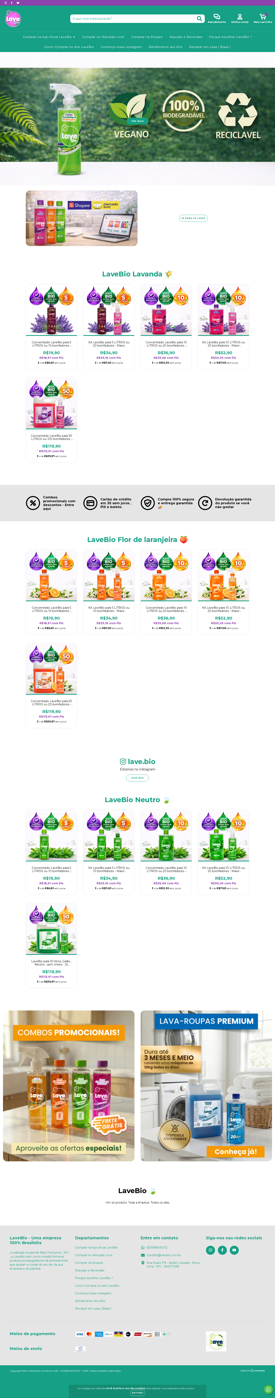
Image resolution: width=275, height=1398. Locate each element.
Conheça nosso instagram (121, 47)
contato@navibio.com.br (164, 1255)
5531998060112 (157, 1247)
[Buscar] (199, 19)
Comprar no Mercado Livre (103, 37)
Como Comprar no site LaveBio (69, 47)
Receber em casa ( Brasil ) (210, 47)
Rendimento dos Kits (165, 47)
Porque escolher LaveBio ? (230, 37)
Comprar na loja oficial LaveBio (48, 37)
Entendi (137, 1393)
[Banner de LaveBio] (68, 1085)
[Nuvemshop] (252, 1371)
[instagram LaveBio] (6, 3)
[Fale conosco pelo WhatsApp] (268, 1389)
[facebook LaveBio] (12, 3)
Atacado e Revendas (186, 37)
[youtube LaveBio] (18, 3)
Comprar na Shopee (147, 37)
